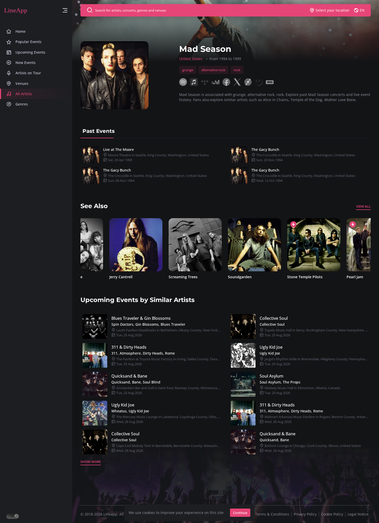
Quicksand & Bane (129, 376)
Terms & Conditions (272, 514)
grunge (187, 70)
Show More (90, 461)
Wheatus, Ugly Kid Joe (130, 410)
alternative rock (213, 70)
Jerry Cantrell (92, 276)
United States (190, 58)
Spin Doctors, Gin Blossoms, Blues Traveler (148, 324)
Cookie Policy (332, 514)
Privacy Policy (305, 514)
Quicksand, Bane (274, 439)
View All (363, 206)
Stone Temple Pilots (276, 276)
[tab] (98, 131)
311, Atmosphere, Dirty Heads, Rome (143, 353)
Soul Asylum (271, 376)
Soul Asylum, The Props (280, 382)
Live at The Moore (118, 149)
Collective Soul (274, 318)
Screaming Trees (154, 276)
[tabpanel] (225, 165)
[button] (65, 10)
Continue (240, 512)
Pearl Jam (326, 276)
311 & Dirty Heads (128, 347)
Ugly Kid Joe (271, 347)
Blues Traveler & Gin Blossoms (141, 318)
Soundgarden (211, 276)
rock (237, 70)
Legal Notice (358, 514)
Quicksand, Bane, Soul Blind (135, 382)
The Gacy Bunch (265, 149)
